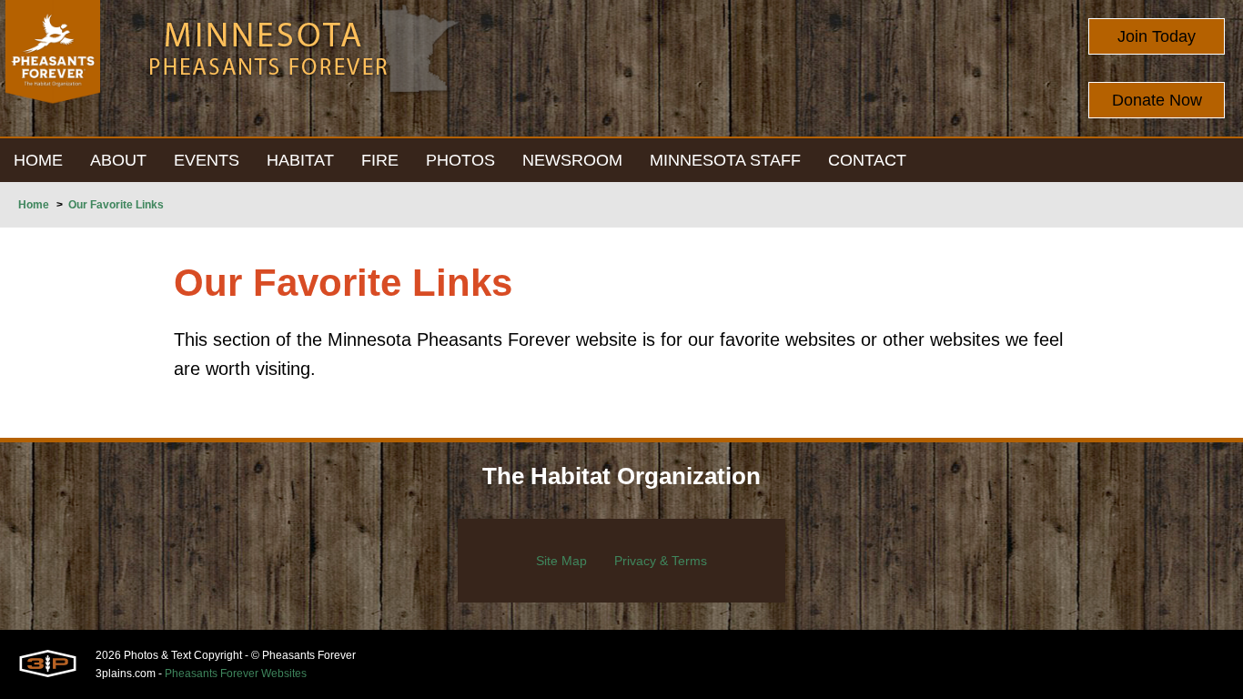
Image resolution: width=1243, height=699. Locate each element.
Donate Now (1157, 100)
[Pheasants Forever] (53, 68)
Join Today (1156, 36)
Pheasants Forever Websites (236, 673)
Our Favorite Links (116, 204)
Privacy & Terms (660, 560)
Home (33, 204)
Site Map (561, 560)
